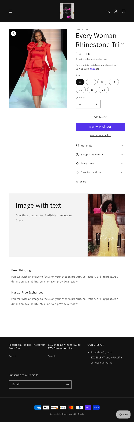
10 (91, 81)
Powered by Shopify (76, 414)
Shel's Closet (62, 414)
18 (92, 89)
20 (103, 89)
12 (102, 81)
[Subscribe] (67, 384)
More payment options (100, 135)
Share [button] (83, 181)
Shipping (80, 59)
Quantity (80, 97)
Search (12, 356)
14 (114, 81)
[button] (10, 11)
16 (80, 89)
